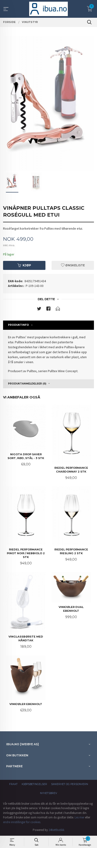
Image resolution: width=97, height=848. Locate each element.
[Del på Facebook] (48, 309)
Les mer (79, 817)
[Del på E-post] (58, 309)
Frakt (13, 784)
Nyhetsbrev (48, 793)
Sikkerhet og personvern (69, 784)
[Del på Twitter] (39, 309)
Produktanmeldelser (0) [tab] (27, 383)
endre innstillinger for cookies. (22, 822)
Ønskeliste (75, 265)
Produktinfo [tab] (18, 324)
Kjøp (27, 265)
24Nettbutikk (56, 830)
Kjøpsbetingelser (34, 784)
